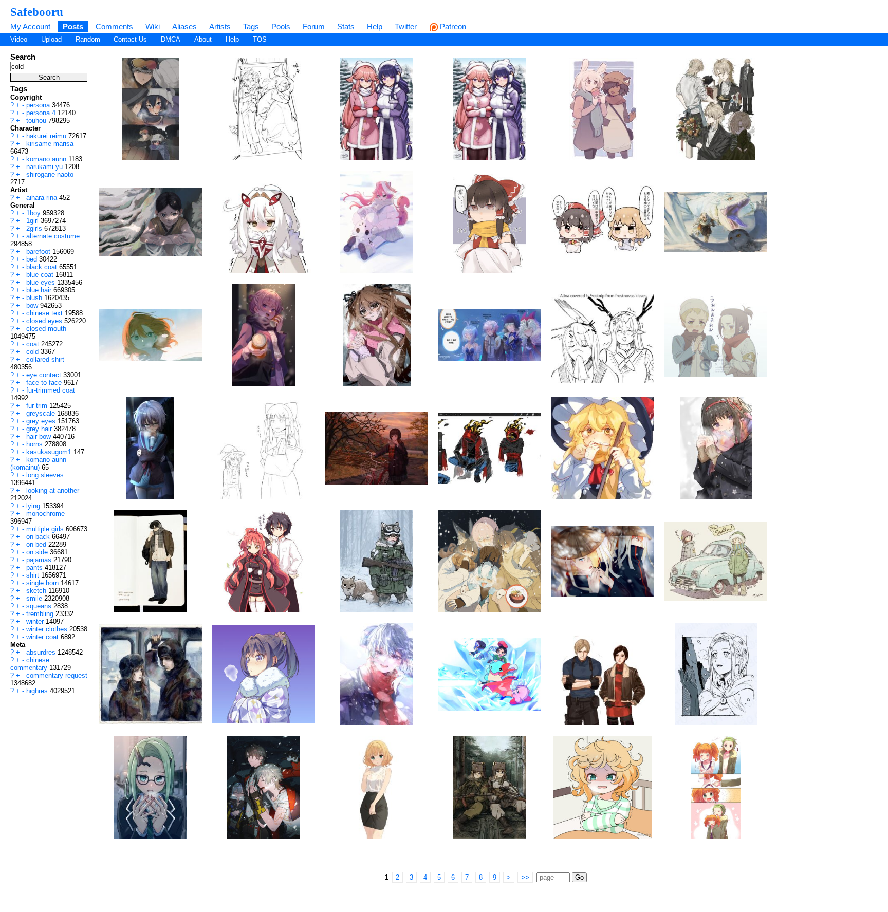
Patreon (452, 26)
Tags (251, 26)
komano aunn (47, 159)
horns (35, 444)
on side (38, 552)
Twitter (406, 26)
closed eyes (45, 321)
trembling (40, 614)
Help (374, 26)
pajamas (39, 560)
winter (36, 621)
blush (35, 298)
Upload (51, 39)
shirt (33, 575)
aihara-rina (42, 197)
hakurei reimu (47, 136)
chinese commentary (29, 664)
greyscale (41, 413)
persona (39, 105)
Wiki (152, 26)
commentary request (56, 675)
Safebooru (36, 11)
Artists (220, 26)
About (203, 39)
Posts (73, 26)
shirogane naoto (49, 174)
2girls (35, 228)
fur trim (37, 406)
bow (33, 305)
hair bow (39, 436)
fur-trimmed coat (50, 390)
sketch (37, 590)
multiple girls (46, 529)
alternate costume (53, 236)
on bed (37, 544)
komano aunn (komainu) (38, 463)
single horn (43, 583)
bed (32, 259)
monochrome (45, 513)
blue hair (39, 290)
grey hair (40, 429)
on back (39, 537)
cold (33, 352)
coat (33, 344)
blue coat (40, 274)
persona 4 (42, 113)
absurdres (42, 652)
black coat (42, 267)
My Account (30, 26)
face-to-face (45, 382)
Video (18, 39)
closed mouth (46, 328)
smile (35, 598)
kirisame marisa (49, 143)
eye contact (44, 375)
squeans (39, 606)
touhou (37, 120)
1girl (33, 221)
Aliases (184, 26)
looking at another (52, 490)
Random (88, 39)
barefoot (39, 251)
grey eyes (42, 421)
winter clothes (47, 629)
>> (525, 877)
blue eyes (41, 282)
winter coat (43, 637)
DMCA (170, 39)
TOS (260, 39)
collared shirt (45, 359)
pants (35, 567)
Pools (280, 26)
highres (38, 691)
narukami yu (45, 167)
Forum (314, 26)
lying (34, 506)
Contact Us (130, 39)
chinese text (45, 313)
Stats (346, 26)
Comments (114, 26)
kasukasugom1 (49, 452)
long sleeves (45, 475)
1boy (34, 213)
